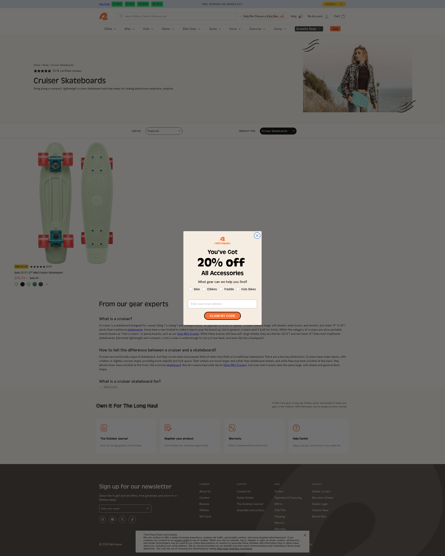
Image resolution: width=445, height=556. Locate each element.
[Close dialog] (257, 236)
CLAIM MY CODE (222, 316)
